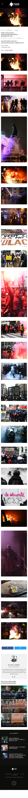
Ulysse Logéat (4, 38)
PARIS (14, 38)
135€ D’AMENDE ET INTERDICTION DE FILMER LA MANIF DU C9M (17, 739)
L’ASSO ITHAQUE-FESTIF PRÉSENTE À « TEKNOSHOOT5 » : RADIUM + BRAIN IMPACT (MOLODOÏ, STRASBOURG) (17, 755)
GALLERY (10, 38)
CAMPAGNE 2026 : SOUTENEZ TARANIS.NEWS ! (17, 747)
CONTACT (14, 775)
